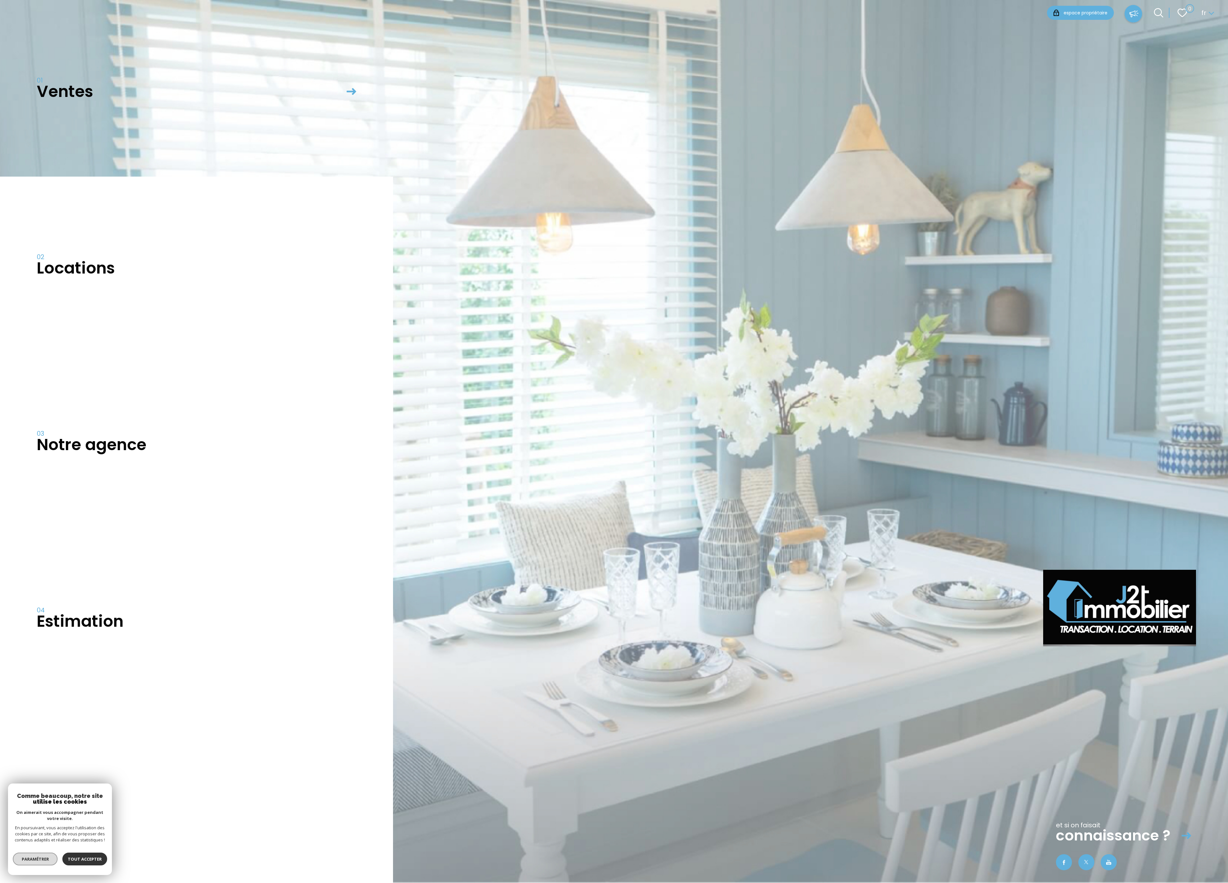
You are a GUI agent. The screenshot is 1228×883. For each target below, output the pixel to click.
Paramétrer (35, 859)
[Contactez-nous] (1133, 14)
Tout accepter (85, 859)
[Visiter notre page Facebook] (1064, 862)
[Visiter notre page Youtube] (1109, 862)
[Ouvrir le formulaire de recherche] (1158, 13)
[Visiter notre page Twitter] (1086, 862)
